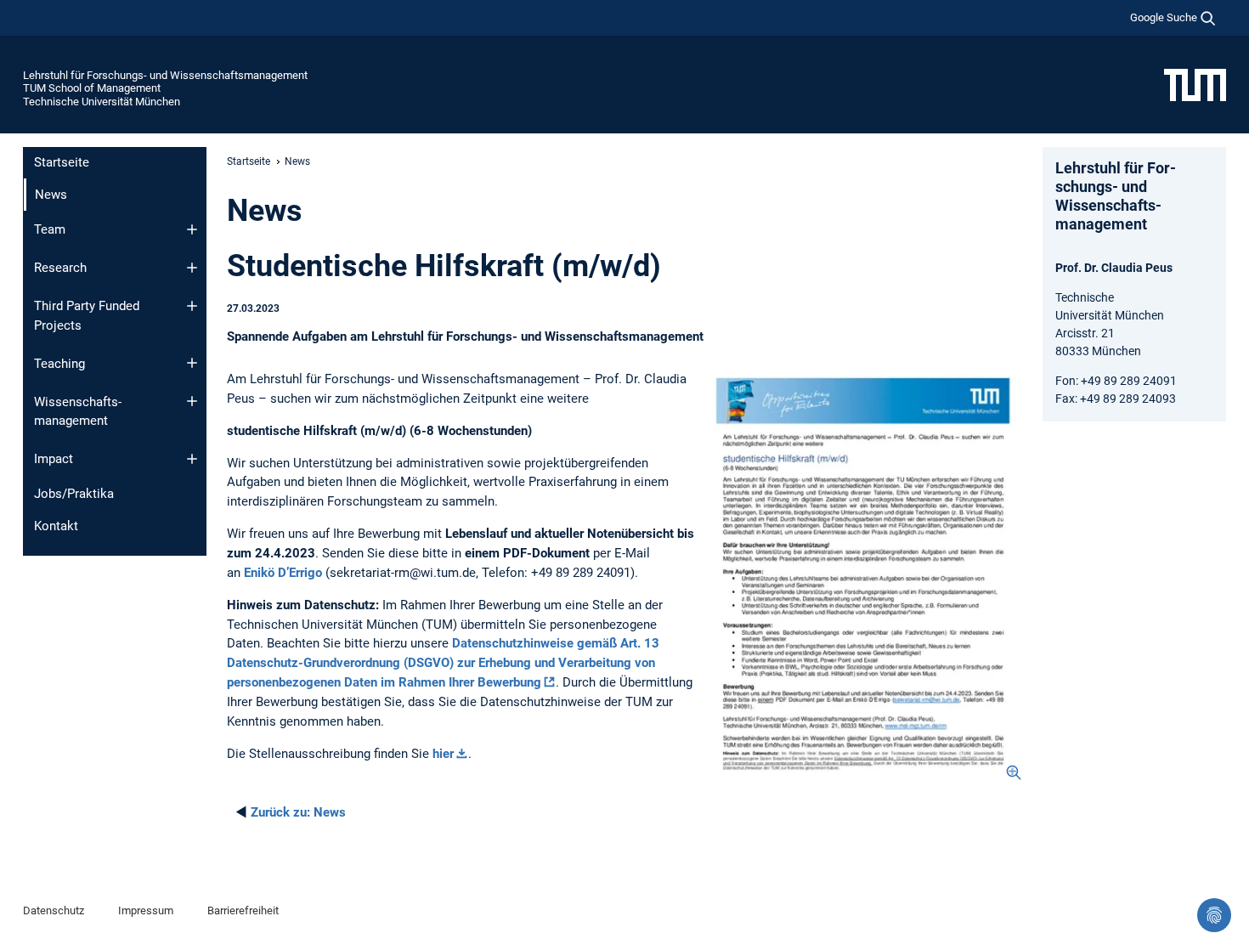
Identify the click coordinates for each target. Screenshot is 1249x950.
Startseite (61, 162)
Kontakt (56, 526)
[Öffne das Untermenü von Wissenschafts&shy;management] (192, 401)
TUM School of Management (92, 88)
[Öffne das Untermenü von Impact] (192, 459)
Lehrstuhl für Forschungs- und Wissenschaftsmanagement (165, 75)
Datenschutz (53, 910)
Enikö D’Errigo (283, 572)
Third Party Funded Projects (86, 315)
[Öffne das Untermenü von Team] (192, 229)
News (298, 812)
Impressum (145, 910)
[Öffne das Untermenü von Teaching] (192, 363)
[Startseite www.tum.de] (1195, 84)
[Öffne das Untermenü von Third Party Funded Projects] (192, 306)
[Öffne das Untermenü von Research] (192, 267)
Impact (53, 459)
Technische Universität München (101, 101)
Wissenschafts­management (78, 411)
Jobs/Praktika (74, 493)
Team (49, 229)
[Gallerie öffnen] (863, 576)
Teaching (59, 363)
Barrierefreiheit (243, 910)
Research (60, 267)
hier (443, 753)
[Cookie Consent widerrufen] (1214, 915)
